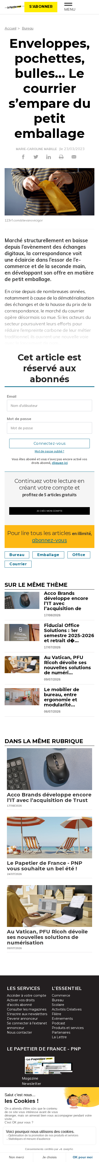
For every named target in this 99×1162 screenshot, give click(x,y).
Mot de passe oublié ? (49, 451)
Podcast (58, 1023)
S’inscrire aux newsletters (27, 1014)
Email (11, 396)
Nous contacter (19, 1032)
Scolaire (58, 1005)
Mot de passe (19, 418)
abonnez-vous (49, 540)
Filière (56, 1014)
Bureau (27, 28)
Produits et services (68, 1028)
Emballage (48, 555)
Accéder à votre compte (26, 995)
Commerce (61, 995)
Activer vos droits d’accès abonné (21, 1002)
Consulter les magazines (26, 1009)
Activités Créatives (67, 1009)
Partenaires (61, 1032)
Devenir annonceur (22, 1019)
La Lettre (59, 1037)
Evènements (62, 1019)
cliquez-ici (60, 463)
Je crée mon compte (50, 511)
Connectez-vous (50, 443)
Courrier (18, 564)
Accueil (10, 28)
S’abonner (41, 6)
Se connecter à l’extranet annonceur (27, 1025)
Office (78, 555)
